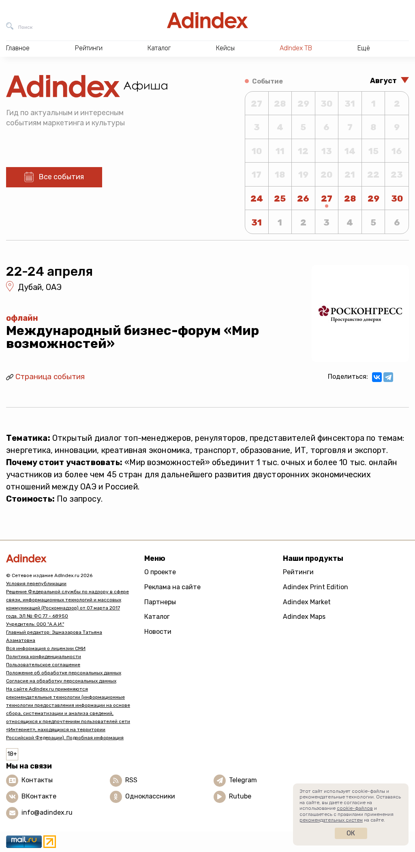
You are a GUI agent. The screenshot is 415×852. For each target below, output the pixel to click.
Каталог (157, 616)
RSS (131, 780)
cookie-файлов (355, 808)
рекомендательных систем (331, 820)
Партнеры (160, 602)
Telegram (243, 780)
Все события (61, 176)
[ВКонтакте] (377, 377)
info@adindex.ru (47, 812)
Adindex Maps (304, 616)
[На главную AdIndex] (207, 20)
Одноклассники (150, 796)
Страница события (50, 376)
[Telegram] (388, 377)
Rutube (240, 796)
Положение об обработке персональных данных (63, 673)
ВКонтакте (38, 796)
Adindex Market (307, 602)
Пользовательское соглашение (43, 664)
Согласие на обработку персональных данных (61, 681)
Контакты (37, 780)
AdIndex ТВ (296, 48)
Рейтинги (298, 572)
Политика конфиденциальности (43, 656)
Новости (157, 631)
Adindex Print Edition (315, 587)
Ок (351, 833)
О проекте (160, 572)
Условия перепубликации (36, 583)
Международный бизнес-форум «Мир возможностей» (132, 337)
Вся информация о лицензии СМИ (46, 648)
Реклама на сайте (172, 587)
